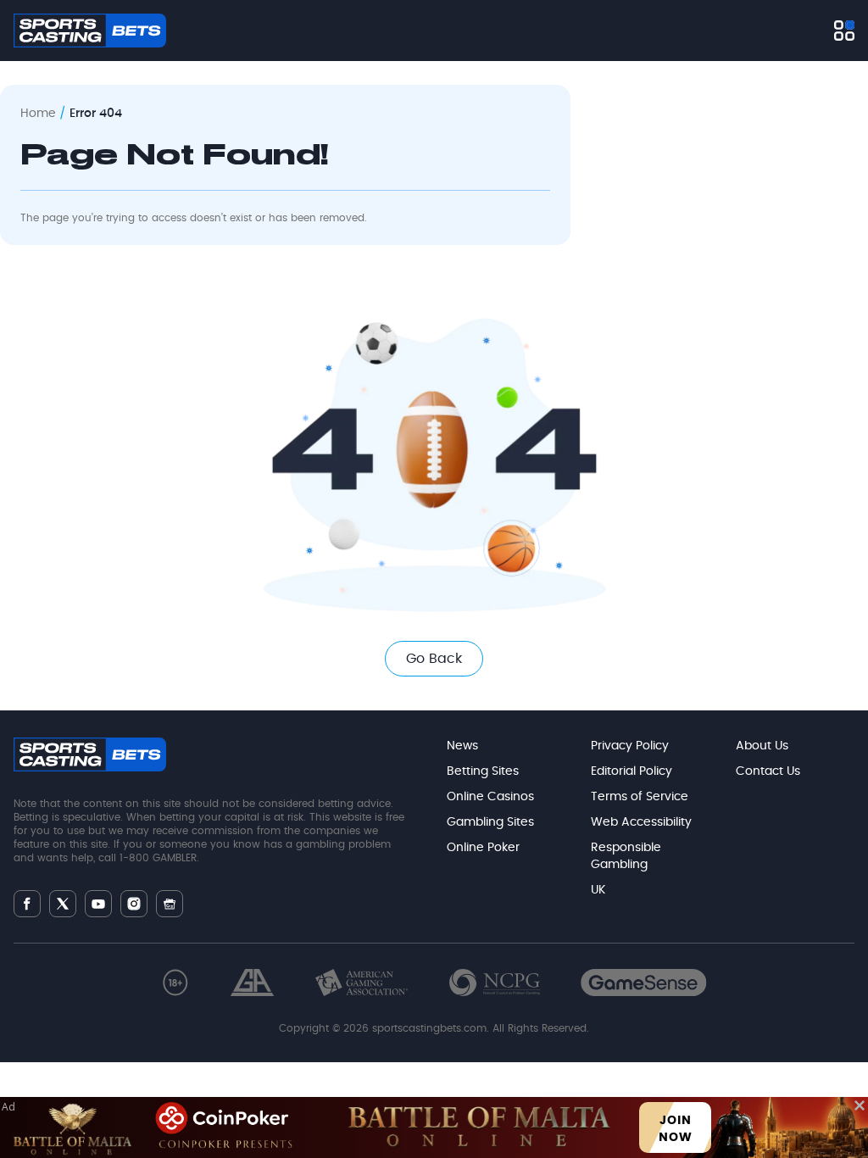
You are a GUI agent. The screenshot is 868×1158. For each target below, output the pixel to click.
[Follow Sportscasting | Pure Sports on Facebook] (27, 903)
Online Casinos (490, 797)
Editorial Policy (631, 771)
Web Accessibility (641, 822)
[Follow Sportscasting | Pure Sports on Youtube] (98, 904)
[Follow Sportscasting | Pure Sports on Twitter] (63, 903)
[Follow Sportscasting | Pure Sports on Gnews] (169, 904)
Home (38, 114)
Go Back (434, 658)
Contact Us (768, 771)
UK (598, 890)
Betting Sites (483, 771)
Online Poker (483, 848)
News (462, 746)
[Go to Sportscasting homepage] (90, 30)
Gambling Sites (490, 822)
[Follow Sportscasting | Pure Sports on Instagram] (134, 903)
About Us (762, 746)
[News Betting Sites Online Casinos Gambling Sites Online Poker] (844, 30)
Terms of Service (639, 797)
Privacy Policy (630, 746)
